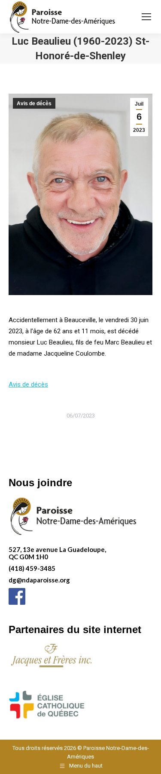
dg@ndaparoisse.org (39, 580)
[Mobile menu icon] (146, 17)
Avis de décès (34, 104)
